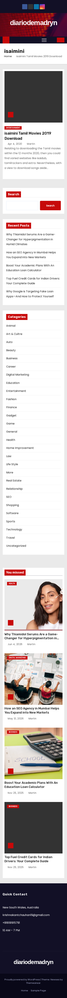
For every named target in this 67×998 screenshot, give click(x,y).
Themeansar (33, 983)
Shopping (12, 505)
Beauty (11, 350)
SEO (9, 497)
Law (8, 456)
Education (13, 383)
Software (12, 513)
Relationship (14, 489)
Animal (10, 326)
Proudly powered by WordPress (22, 979)
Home (8, 56)
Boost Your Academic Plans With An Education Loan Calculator (31, 785)
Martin (30, 144)
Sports (10, 521)
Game (10, 424)
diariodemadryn (33, 22)
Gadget (11, 415)
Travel (10, 538)
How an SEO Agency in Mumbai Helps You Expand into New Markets (31, 710)
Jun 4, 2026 (15, 644)
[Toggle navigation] (44, 40)
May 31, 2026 (16, 718)
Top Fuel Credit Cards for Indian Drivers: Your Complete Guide (28, 859)
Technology (14, 529)
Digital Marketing (17, 375)
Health (10, 440)
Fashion (11, 399)
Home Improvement (20, 448)
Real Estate (13, 481)
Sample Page (38, 990)
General (11, 432)
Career (11, 367)
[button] (51, 40)
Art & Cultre (14, 334)
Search (13, 194)
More (9, 472)
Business (12, 358)
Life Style (12, 464)
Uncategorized (16, 546)
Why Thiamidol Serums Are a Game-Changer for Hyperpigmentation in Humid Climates (30, 239)
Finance (11, 407)
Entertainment (13, 128)
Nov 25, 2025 (16, 793)
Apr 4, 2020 (15, 144)
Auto (9, 342)
